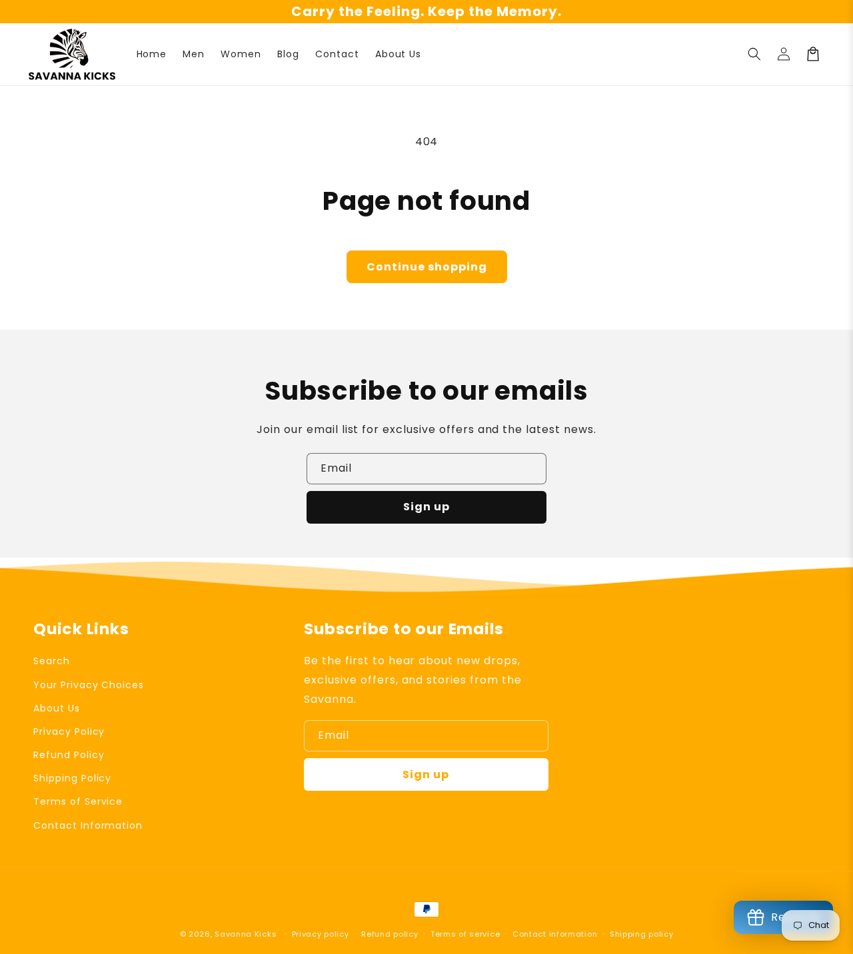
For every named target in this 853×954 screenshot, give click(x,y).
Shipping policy (642, 934)
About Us (56, 708)
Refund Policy (68, 754)
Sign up (426, 506)
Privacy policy (320, 934)
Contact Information (88, 825)
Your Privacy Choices (88, 685)
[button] (754, 54)
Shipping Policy (72, 778)
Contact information (554, 934)
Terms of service (465, 934)
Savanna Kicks (246, 934)
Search (51, 661)
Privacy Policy (69, 731)
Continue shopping (427, 266)
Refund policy (389, 934)
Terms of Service (78, 801)
